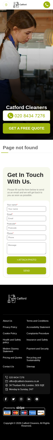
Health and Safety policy (12, 341)
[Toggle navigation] (6, 4)
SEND (26, 271)
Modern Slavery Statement (11, 350)
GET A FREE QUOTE (26, 128)
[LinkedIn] (29, 399)
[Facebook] (5, 399)
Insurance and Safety (37, 340)
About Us (7, 321)
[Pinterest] (37, 399)
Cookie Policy (10, 333)
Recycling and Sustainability (34, 358)
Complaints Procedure (38, 333)
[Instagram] (21, 399)
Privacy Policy (10, 327)
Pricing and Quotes (12, 357)
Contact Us (8, 366)
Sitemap (31, 366)
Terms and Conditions (37, 321)
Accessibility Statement (38, 327)
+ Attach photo (26, 260)
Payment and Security (38, 349)
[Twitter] (13, 399)
